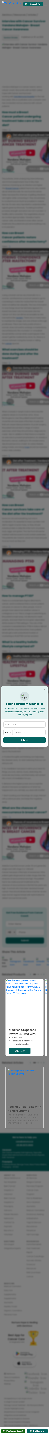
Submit (24, 740)
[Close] (43, 691)
